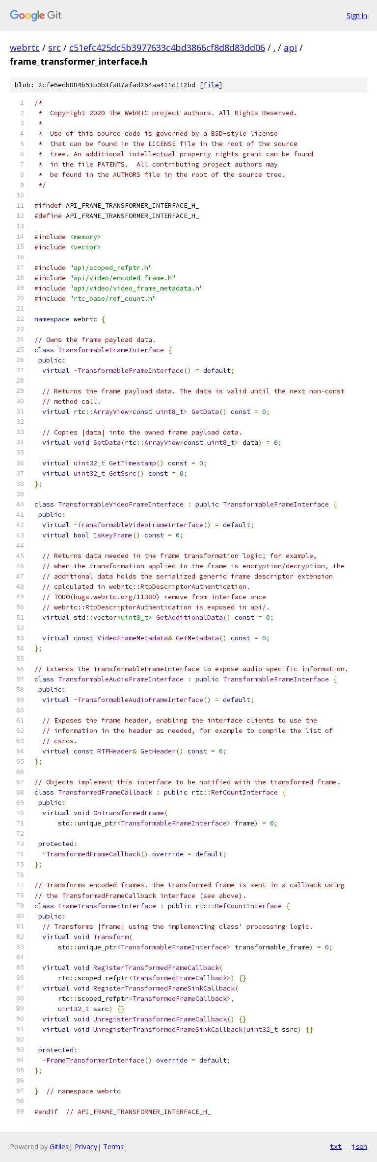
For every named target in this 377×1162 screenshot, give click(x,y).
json (359, 1146)
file (211, 85)
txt (336, 1146)
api (290, 47)
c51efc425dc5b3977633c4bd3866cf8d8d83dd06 (167, 47)
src (54, 47)
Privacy (86, 1146)
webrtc (25, 47)
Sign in (357, 15)
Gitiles (59, 1146)
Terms (113, 1146)
